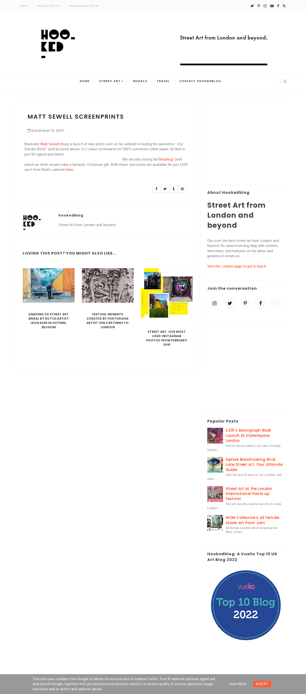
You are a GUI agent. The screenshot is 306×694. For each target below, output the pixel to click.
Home (23, 6)
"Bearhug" (166, 159)
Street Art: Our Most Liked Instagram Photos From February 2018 (166, 338)
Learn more (238, 684)
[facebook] (278, 6)
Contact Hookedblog (200, 81)
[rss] (284, 6)
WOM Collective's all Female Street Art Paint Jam (252, 520)
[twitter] (252, 6)
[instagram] (265, 6)
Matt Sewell (49, 144)
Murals (140, 81)
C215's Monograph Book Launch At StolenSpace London (248, 435)
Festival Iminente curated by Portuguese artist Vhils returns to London (108, 320)
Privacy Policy (48, 6)
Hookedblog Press (83, 6)
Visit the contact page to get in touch (236, 266)
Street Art (109, 81)
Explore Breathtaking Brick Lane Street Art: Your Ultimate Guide (254, 464)
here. (70, 169)
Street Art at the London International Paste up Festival (249, 493)
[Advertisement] (245, 143)
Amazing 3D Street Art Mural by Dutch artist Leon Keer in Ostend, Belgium (48, 320)
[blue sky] (276, 303)
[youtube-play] (272, 6)
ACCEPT (262, 684)
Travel (163, 81)
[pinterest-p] (258, 6)
